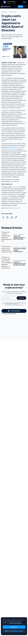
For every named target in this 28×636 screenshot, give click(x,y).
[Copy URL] (16, 217)
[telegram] (11, 217)
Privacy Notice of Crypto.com (12, 303)
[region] (14, 626)
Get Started (21, 298)
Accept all (14, 627)
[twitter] (7, 217)
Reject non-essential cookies (14, 631)
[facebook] (3, 217)
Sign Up (20, 6)
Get (24, 2)
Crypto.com (14, 187)
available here (15, 181)
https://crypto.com (15, 208)
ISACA (3, 78)
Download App (15, 311)
